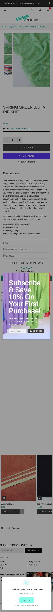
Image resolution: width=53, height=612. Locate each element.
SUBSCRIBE (36, 331)
